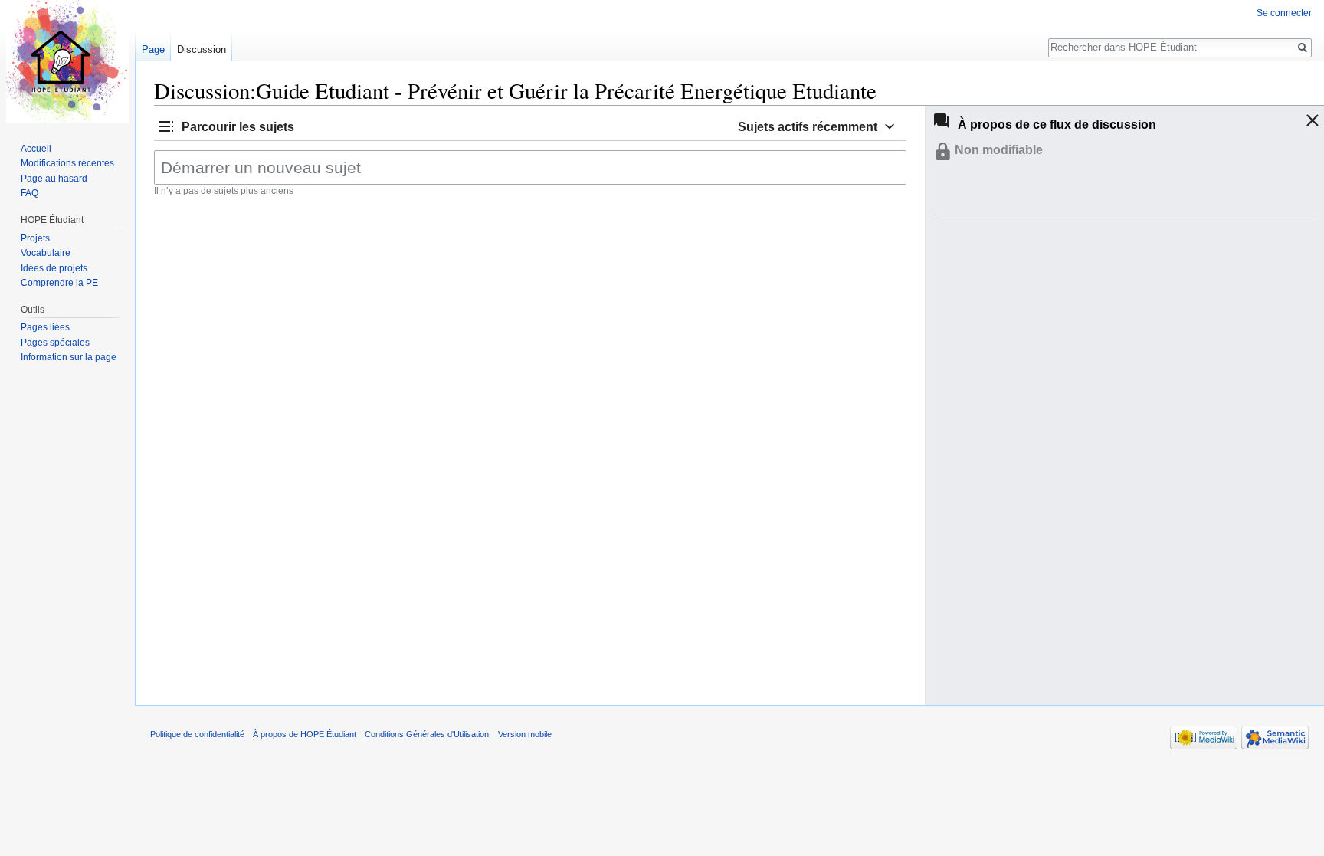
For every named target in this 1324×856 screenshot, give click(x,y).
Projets (35, 238)
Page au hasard (54, 178)
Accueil (36, 148)
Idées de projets (54, 268)
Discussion (201, 49)
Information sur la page (68, 357)
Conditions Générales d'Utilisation (427, 734)
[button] (225, 125)
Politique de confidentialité (197, 734)
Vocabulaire (45, 253)
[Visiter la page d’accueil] (67, 61)
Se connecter (1284, 13)
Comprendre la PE (59, 282)
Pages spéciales (55, 342)
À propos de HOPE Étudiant (304, 734)
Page (153, 49)
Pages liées (45, 327)
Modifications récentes (67, 163)
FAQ (29, 193)
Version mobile (525, 734)
